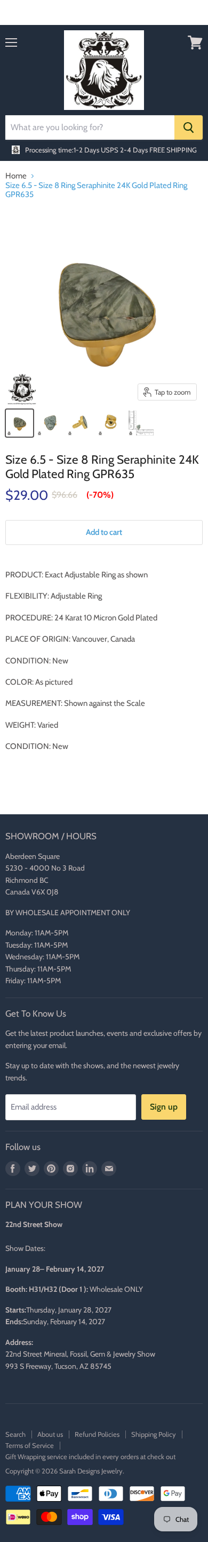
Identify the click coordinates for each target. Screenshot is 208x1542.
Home (16, 176)
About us (50, 1434)
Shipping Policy (153, 1434)
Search (15, 1434)
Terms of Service (29, 1445)
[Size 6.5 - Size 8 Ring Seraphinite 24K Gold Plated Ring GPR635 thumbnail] (19, 423)
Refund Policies (97, 1434)
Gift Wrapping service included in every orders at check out (90, 1456)
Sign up (164, 1107)
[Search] (188, 127)
